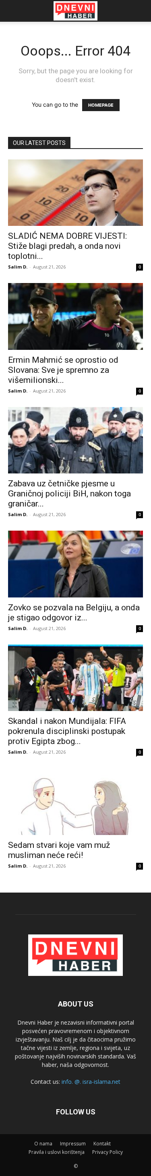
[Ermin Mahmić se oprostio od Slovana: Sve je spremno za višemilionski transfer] (75, 316)
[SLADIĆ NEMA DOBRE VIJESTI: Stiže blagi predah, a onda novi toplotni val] (75, 192)
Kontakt (102, 1143)
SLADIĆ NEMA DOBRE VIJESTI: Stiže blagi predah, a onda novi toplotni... (67, 246)
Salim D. (17, 267)
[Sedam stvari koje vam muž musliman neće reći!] (75, 801)
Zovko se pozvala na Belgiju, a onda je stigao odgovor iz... (74, 612)
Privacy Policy (107, 1152)
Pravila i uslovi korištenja (57, 1152)
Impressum (73, 1143)
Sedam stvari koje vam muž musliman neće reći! (59, 850)
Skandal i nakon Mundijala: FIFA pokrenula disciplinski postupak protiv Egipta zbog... (67, 731)
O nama (43, 1143)
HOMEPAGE (101, 105)
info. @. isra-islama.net (91, 1081)
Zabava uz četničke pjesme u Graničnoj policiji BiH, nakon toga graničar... (69, 493)
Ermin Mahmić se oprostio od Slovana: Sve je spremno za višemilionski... (63, 370)
